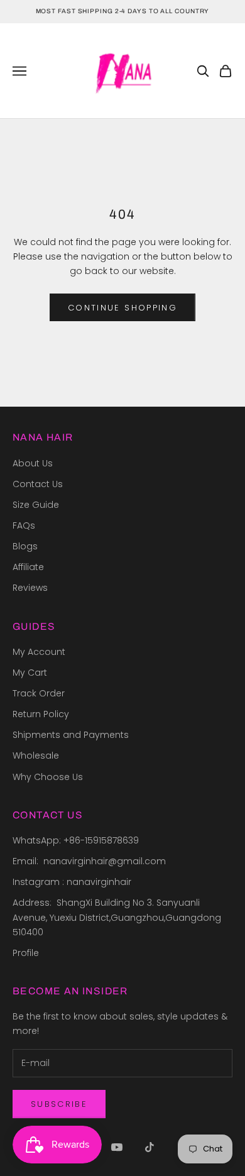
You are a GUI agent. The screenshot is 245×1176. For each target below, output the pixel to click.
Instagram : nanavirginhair (72, 882)
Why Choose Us (48, 777)
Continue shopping (122, 308)
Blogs (25, 546)
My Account (39, 652)
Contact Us (38, 484)
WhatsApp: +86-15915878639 (76, 840)
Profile (26, 953)
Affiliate (28, 567)
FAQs (24, 525)
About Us (33, 463)
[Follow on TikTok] (149, 1147)
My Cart (30, 672)
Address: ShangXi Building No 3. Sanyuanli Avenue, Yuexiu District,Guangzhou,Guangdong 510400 (118, 917)
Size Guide (36, 504)
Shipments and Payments (71, 734)
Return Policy (41, 714)
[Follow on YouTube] (117, 1147)
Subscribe (59, 1104)
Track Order (39, 693)
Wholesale (36, 755)
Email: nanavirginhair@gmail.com (90, 861)
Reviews (30, 587)
